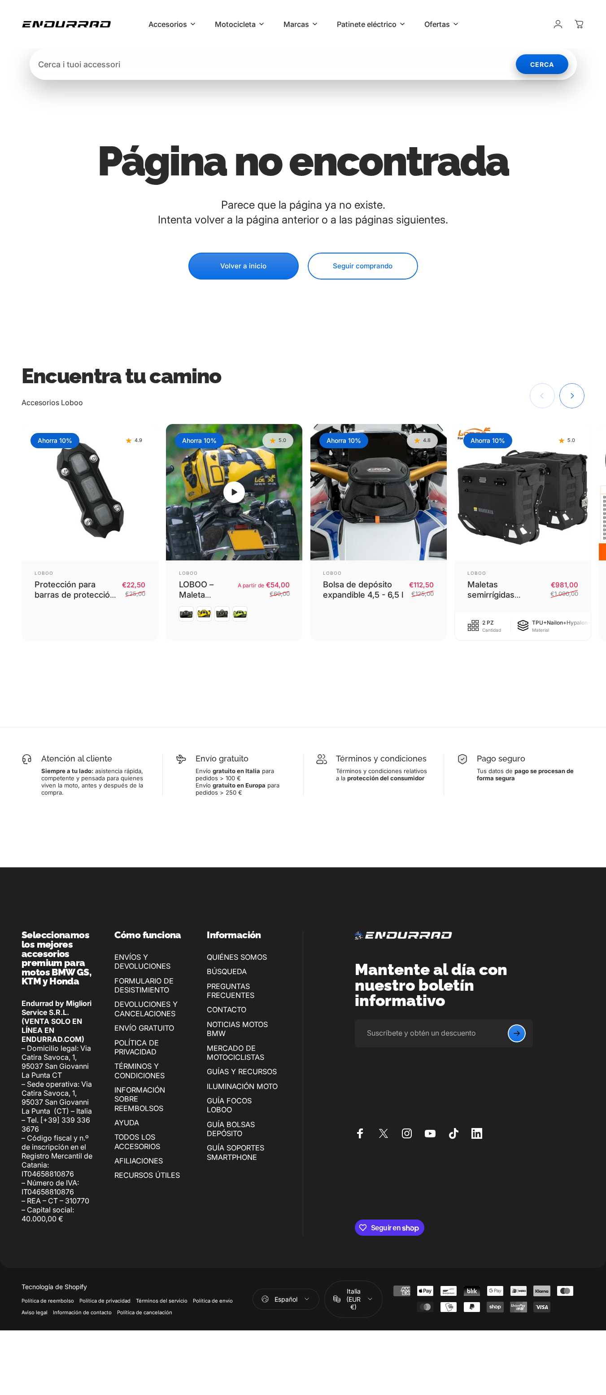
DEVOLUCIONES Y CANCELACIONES (146, 1009)
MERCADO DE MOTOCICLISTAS (235, 1053)
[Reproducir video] (234, 492)
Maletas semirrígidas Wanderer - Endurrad (490, 599)
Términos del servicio (161, 1301)
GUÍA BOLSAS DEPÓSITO (231, 1129)
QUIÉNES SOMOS (237, 957)
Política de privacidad (105, 1301)
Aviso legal (35, 1312)
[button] (234, 492)
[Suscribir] (517, 1033)
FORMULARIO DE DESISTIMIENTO (144, 985)
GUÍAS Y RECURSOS (242, 1071)
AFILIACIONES (138, 1160)
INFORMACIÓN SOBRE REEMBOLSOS (139, 1099)
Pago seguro (501, 758)
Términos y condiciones (381, 758)
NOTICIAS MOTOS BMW (237, 1029)
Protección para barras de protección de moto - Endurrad (75, 594)
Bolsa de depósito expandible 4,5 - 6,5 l (363, 589)
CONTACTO (226, 1009)
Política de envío (213, 1301)
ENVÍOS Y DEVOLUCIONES (142, 962)
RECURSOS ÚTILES (147, 1175)
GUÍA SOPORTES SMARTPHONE (235, 1152)
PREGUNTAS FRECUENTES (230, 991)
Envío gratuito (222, 758)
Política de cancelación (144, 1312)
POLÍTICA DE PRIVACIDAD (136, 1047)
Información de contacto (82, 1312)
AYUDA (126, 1122)
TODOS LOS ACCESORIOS (137, 1141)
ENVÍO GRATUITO (144, 1027)
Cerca (542, 64)
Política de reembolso (48, 1301)
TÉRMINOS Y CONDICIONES (139, 1071)
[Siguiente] (571, 395)
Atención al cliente (76, 758)
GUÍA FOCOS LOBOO (229, 1105)
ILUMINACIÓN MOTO (242, 1086)
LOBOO (44, 573)
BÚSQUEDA (227, 971)
